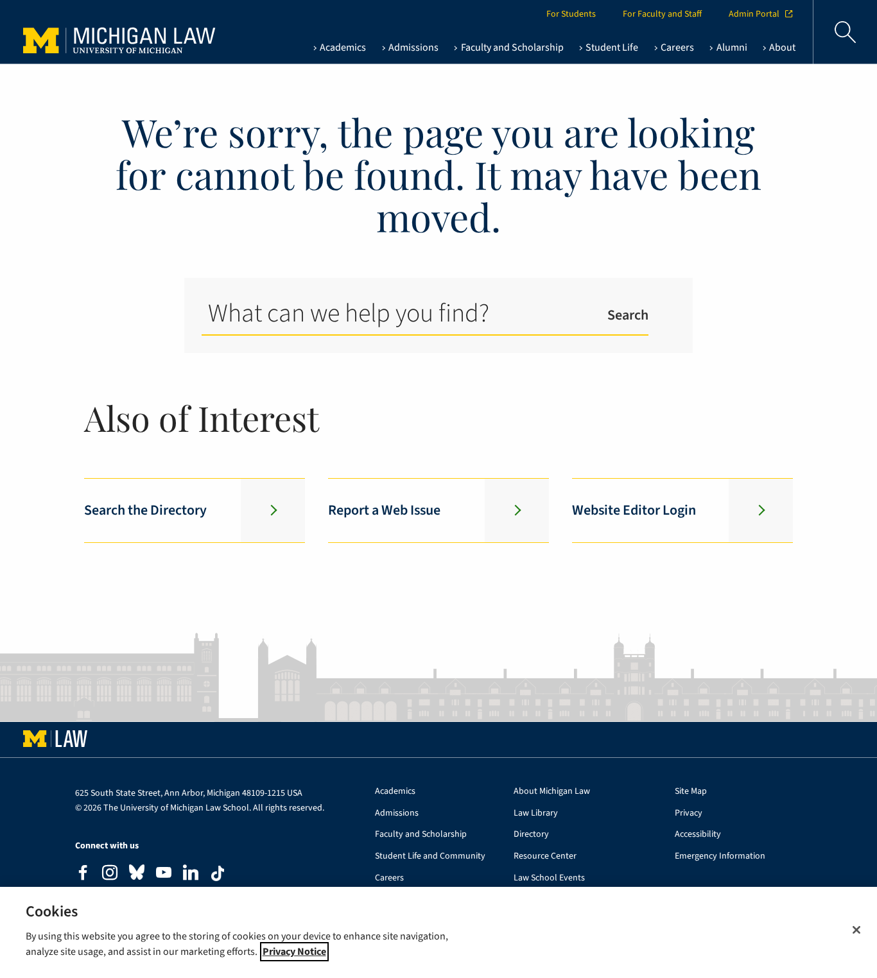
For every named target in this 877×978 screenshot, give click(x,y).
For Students (571, 14)
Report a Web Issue (384, 510)
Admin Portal (754, 14)
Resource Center (545, 856)
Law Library (536, 813)
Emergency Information (720, 856)
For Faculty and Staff (662, 14)
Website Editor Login (634, 510)
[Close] (856, 930)
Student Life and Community (430, 856)
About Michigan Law (552, 791)
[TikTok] (217, 873)
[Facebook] (83, 874)
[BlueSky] (136, 875)
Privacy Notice (294, 952)
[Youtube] (163, 874)
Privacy (688, 813)
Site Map (691, 791)
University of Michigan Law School (97, 32)
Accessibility (698, 834)
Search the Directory (145, 510)
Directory (531, 834)
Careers (389, 878)
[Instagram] (109, 874)
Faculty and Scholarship (421, 834)
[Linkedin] (190, 874)
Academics (395, 791)
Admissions (397, 813)
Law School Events (549, 878)
